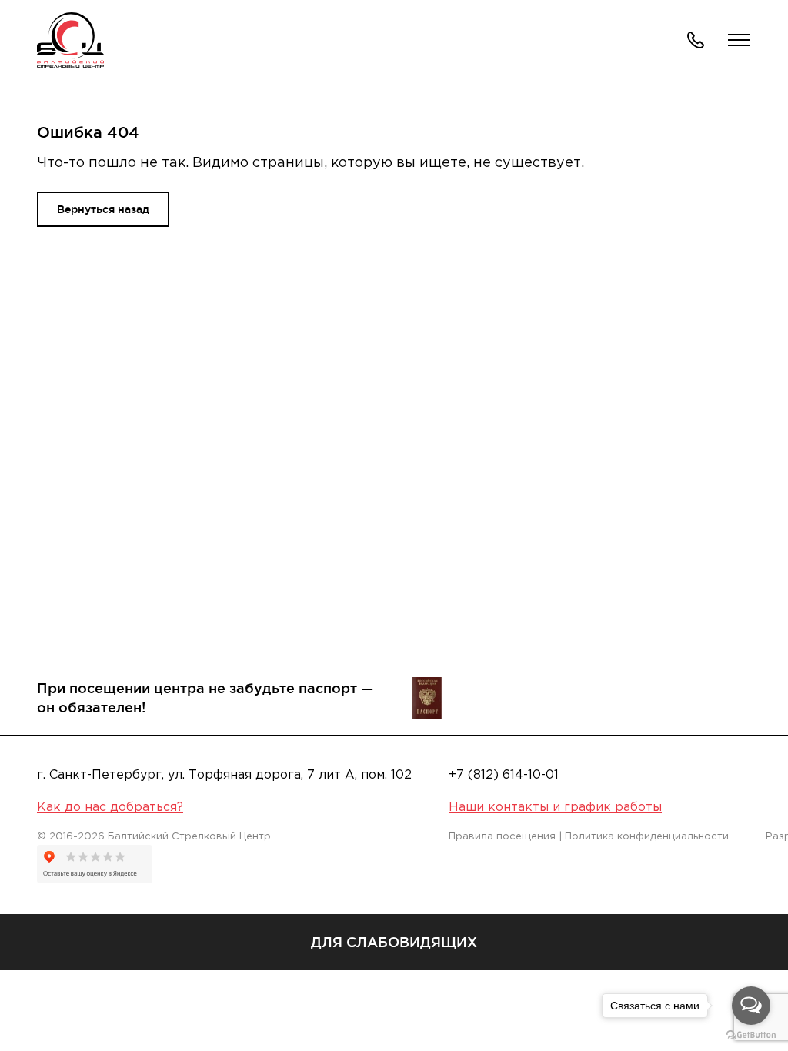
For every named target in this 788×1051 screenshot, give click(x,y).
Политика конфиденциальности (647, 836)
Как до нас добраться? (110, 807)
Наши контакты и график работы (555, 807)
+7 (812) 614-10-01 (504, 775)
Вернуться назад (103, 209)
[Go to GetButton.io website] (751, 1035)
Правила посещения (502, 836)
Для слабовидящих (394, 941)
